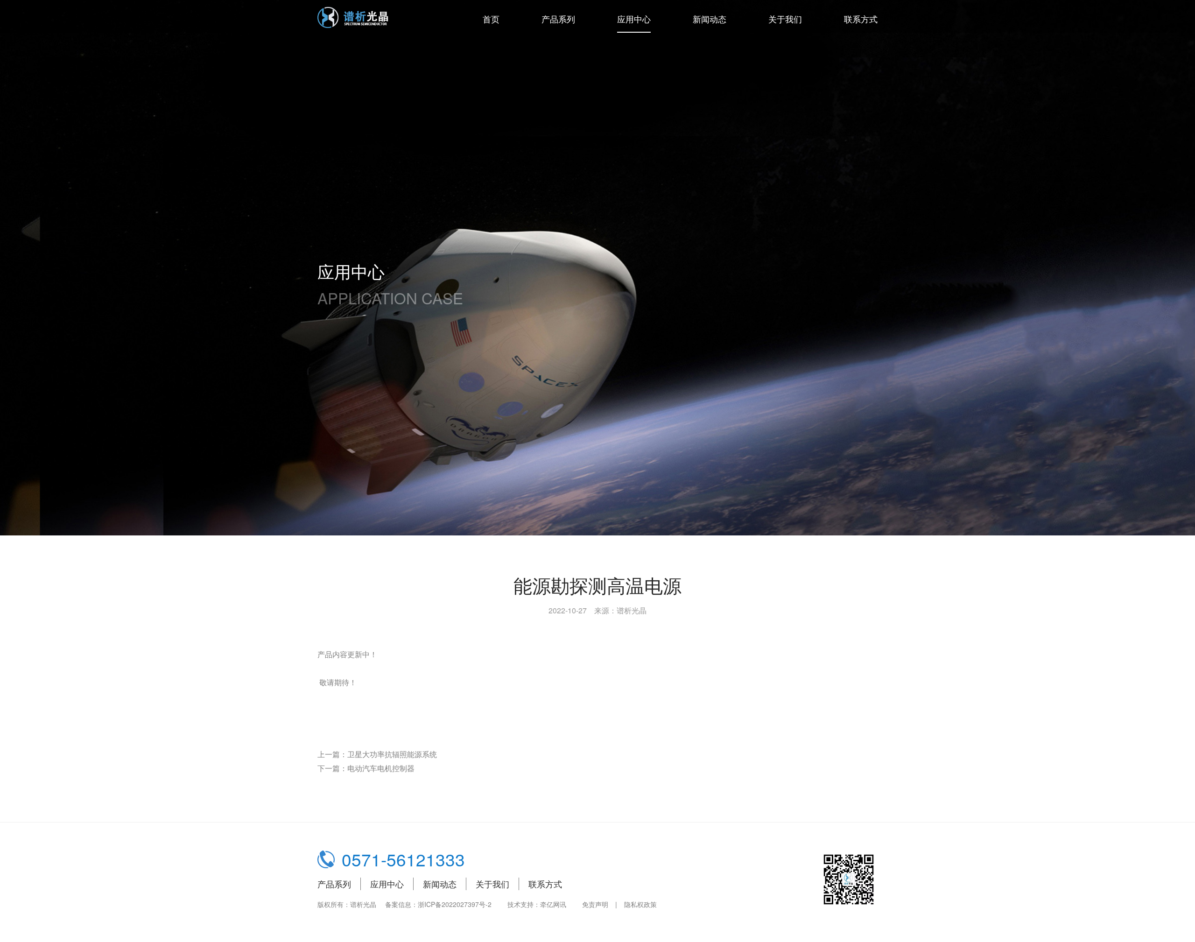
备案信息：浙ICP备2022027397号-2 (438, 904)
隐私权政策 (640, 904)
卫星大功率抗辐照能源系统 (392, 754)
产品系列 (558, 19)
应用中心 (634, 19)
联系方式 (861, 19)
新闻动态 (709, 19)
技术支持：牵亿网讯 (536, 904)
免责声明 (595, 904)
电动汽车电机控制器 (381, 768)
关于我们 (785, 19)
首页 (491, 19)
